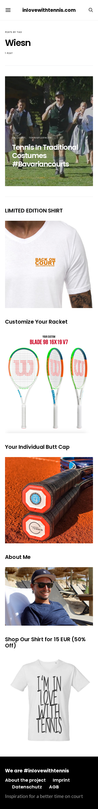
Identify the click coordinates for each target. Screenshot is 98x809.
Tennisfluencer (40, 137)
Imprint (61, 780)
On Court (19, 137)
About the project (25, 780)
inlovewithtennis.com (49, 10)
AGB (54, 787)
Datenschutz (27, 787)
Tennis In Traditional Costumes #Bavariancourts (45, 155)
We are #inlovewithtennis (37, 770)
